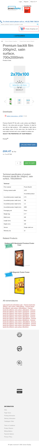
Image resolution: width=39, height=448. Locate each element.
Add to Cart (30, 163)
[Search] (37, 24)
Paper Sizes (7, 413)
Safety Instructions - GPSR (15, 116)
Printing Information (9, 415)
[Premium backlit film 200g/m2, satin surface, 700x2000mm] (11, 101)
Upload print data (28, 145)
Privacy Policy (8, 437)
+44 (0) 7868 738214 (32, 21)
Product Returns (8, 428)
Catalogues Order (9, 421)
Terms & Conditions (9, 425)
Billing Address (8, 431)
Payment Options (9, 434)
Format (5, 139)
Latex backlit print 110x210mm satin (13, 304)
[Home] (2, 41)
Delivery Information (9, 418)
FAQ (5, 410)
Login (20, 1)
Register (26, 1)
